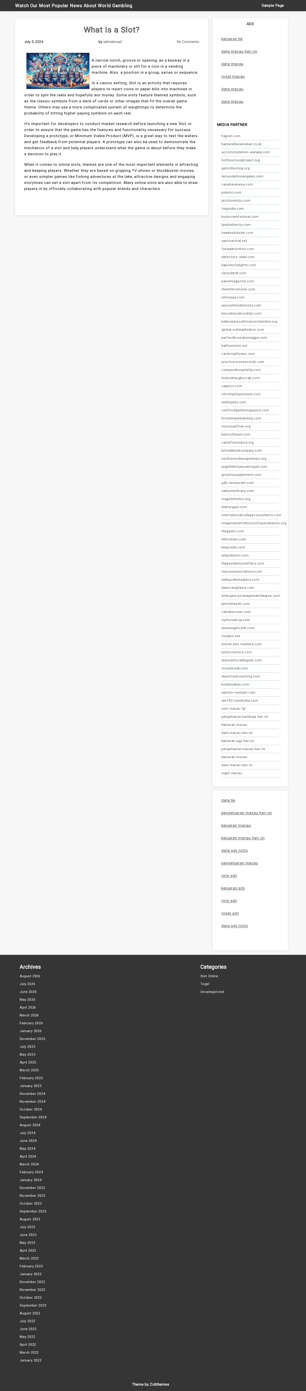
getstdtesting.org (236, 168)
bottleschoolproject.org (241, 160)
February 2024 (31, 1172)
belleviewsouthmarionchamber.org (250, 321)
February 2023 (31, 1266)
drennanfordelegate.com (242, 660)
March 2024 (29, 1164)
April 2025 (28, 1062)
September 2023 (33, 1211)
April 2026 (28, 1007)
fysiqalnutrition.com (238, 249)
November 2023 (32, 1196)
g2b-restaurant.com (238, 483)
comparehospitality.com (241, 370)
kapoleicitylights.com (239, 265)
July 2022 (27, 1321)
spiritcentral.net (234, 241)
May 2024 (27, 1149)
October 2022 (31, 1298)
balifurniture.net (235, 346)
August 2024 (30, 1125)
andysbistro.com (235, 555)
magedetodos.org (236, 499)
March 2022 (29, 1352)
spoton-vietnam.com (239, 692)
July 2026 (27, 984)
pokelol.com (231, 192)
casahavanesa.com (237, 184)
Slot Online (209, 976)
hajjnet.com (231, 136)
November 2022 (32, 1290)
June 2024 (28, 1141)
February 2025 (31, 1078)
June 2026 (28, 992)
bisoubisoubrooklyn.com (242, 313)
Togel (204, 984)
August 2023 (30, 1219)
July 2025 (27, 1047)
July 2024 (27, 1133)
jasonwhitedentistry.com (241, 305)
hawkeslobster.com (237, 233)
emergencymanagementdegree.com (250, 596)
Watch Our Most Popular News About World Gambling (73, 5)
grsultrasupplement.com (241, 475)
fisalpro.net (231, 636)
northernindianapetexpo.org (244, 459)
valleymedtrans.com (238, 491)
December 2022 (32, 1282)
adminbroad (112, 42)
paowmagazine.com (238, 281)
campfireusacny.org (238, 442)
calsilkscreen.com (236, 612)
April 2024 (28, 1156)
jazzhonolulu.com (236, 200)
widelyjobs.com (234, 402)
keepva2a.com (233, 547)
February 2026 (31, 1023)
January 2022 (31, 1360)
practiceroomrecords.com (243, 362)
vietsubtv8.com (234, 273)
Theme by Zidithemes (150, 1384)
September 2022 (33, 1305)
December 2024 (32, 1094)
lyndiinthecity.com (236, 225)
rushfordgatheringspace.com (245, 410)
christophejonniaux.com (241, 394)
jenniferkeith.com (236, 604)
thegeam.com (233, 531)
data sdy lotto (234, 925)
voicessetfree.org (236, 426)
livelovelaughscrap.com (241, 378)
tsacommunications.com (242, 571)
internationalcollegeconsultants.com (250, 515)
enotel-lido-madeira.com (242, 644)
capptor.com (232, 386)
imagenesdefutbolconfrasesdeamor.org (250, 523)
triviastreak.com (235, 668)
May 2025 (27, 1054)
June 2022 (28, 1329)
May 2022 (27, 1337)
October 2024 (31, 1109)
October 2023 (31, 1203)
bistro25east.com (236, 434)
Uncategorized (212, 992)
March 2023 (29, 1258)
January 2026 (31, 1031)
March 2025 (29, 1070)
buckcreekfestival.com (240, 217)
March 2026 (29, 1015)
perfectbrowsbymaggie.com (244, 338)
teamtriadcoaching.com (241, 676)
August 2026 (30, 976)
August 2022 (30, 1313)
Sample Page (273, 5)
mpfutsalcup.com (236, 620)
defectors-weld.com (238, 257)
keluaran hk (232, 39)
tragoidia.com (233, 209)
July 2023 (27, 1227)
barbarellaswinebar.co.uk (242, 144)
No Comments (188, 42)
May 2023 (27, 1243)
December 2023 (32, 1188)
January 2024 (31, 1180)
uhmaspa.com (233, 297)
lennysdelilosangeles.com (242, 176)
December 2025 (32, 1039)
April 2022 (28, 1345)
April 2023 (28, 1251)
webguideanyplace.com (240, 580)
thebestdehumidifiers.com (243, 563)
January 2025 (31, 1086)
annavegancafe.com (238, 628)
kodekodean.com (235, 684)
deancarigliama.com (238, 588)
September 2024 (33, 1117)
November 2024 (32, 1102)
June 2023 (28, 1235)
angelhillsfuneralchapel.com (244, 467)
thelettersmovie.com (238, 289)
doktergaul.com (234, 507)
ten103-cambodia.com (240, 701)
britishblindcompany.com (242, 451)
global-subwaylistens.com (243, 330)
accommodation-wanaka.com (246, 152)
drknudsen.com (234, 539)
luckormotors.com (237, 652)
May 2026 (27, 1000)
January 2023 (31, 1274)
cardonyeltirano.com (238, 354)
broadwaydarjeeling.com (241, 418)
